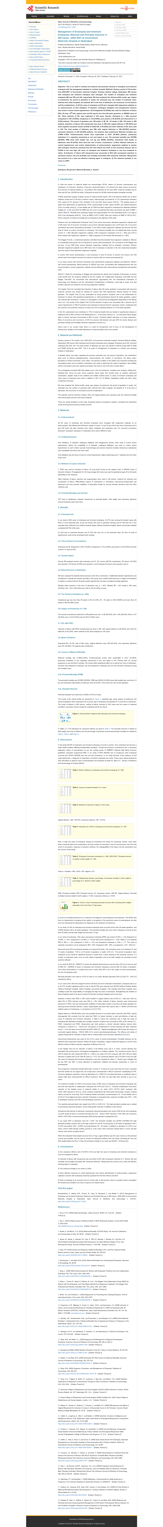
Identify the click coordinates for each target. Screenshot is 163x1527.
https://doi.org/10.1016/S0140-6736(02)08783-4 (75, 1300)
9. (58, 1295)
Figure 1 (98, 699)
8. (58, 1281)
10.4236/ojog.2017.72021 (67, 27)
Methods (31, 93)
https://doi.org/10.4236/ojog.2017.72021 (72, 1201)
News (98, 16)
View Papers (33, 29)
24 (109, 1069)
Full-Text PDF (119, 25)
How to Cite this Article (122, 36)
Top (29, 78)
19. (59, 1397)
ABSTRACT (32, 82)
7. (58, 1271)
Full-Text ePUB (120, 30)
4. (58, 1239)
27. (59, 1487)
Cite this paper (33, 108)
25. (59, 1466)
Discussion (32, 100)
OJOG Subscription (35, 46)
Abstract (117, 22)
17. (59, 1379)
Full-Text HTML (120, 27)
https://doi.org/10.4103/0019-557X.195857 (73, 1255)
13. (59, 1339)
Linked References (121, 33)
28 (96, 1114)
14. (59, 1350)
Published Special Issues (37, 69)
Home (34, 16)
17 (134, 1021)
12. (59, 1331)
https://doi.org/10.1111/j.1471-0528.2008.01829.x (75, 1424)
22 (128, 1034)
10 (72, 289)
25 (123, 1069)
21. (59, 1416)
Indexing (32, 26)
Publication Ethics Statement (39, 54)
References (32, 112)
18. (59, 1389)
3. (58, 1231)
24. (59, 1453)
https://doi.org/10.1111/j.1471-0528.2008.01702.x (75, 1326)
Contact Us (90, 1519)
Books (66, 16)
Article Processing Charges (38, 40)
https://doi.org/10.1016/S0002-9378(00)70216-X (75, 1363)
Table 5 (60, 734)
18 (99, 1029)
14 (59, 917)
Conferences (82, 16)
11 (95, 314)
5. (58, 1250)
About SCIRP (78, 1519)
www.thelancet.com (77, 1313)
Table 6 (66, 734)
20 (122, 1034)
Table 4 (107, 729)
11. (59, 1318)
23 (91, 1039)
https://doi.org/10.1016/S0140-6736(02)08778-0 (75, 1289)
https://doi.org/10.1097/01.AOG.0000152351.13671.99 (77, 1374)
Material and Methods (36, 89)
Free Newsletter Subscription (39, 49)
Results (30, 97)
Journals (50, 16)
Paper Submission (35, 43)
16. (59, 1368)
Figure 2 (76, 734)
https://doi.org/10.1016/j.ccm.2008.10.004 (72, 1353)
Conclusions (32, 104)
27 (64, 1097)
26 (105, 1074)
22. (59, 1429)
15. (59, 1358)
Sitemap (84, 1519)
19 (90, 1032)
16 (134, 945)
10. (59, 1305)
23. (59, 1439)
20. (59, 1405)
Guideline (32, 38)
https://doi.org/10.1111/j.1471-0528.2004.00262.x (75, 1447)
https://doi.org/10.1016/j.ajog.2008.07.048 (72, 1345)
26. (59, 1479)
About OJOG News (35, 57)
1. (58, 1213)
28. (59, 1500)
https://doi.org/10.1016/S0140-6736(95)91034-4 (75, 1276)
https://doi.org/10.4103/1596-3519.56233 (72, 1495)
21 (125, 1034)
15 (129, 940)
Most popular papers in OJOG (39, 51)
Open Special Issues (36, 66)
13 (119, 761)
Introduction (32, 85)
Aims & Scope (33, 32)
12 (104, 322)
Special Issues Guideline (37, 72)
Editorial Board (34, 35)
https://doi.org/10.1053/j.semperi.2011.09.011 (74, 1265)
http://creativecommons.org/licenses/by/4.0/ (73, 66)
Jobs (130, 16)
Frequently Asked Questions (38, 60)
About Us (115, 16)
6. (58, 1260)
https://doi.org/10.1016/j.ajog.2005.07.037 (72, 1461)
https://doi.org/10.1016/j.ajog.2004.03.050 (72, 1508)
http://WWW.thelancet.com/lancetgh (70, 1226)
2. (58, 1221)
